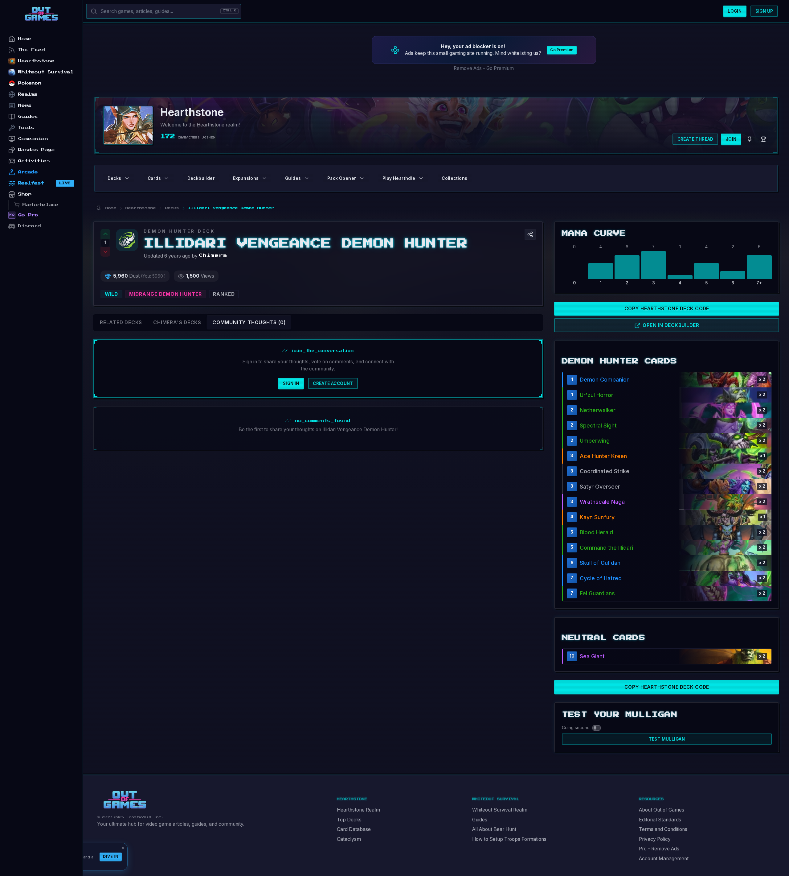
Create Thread (695, 139)
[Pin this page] (98, 208)
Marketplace (40, 204)
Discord (29, 226)
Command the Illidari (606, 547)
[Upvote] (105, 234)
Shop (25, 194)
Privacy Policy (655, 839)
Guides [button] (293, 178)
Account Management (664, 859)
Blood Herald (596, 532)
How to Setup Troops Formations (509, 839)
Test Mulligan (667, 739)
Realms (28, 94)
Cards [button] (154, 178)
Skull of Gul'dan (600, 563)
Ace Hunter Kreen (603, 456)
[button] (530, 234)
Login (735, 11)
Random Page (36, 149)
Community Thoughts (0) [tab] (248, 322)
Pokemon (30, 83)
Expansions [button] (246, 178)
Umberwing (595, 440)
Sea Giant (592, 656)
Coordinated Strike (604, 471)
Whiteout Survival (45, 72)
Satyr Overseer (600, 486)
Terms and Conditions (663, 829)
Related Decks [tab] (121, 322)
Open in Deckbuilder (671, 325)
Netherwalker (597, 410)
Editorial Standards (660, 820)
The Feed (31, 50)
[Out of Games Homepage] (125, 800)
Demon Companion (605, 379)
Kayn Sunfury (597, 517)
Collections (454, 178)
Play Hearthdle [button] (398, 178)
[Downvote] (105, 252)
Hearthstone (36, 61)
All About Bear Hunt (494, 829)
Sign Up (764, 11)
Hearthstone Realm (358, 810)
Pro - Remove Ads (659, 849)
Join (731, 139)
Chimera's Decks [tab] (177, 322)
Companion (33, 138)
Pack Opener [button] (341, 178)
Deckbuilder (201, 178)
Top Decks (349, 820)
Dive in (110, 856)
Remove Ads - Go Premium (484, 68)
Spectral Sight (598, 425)
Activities (34, 161)
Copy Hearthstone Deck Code (666, 309)
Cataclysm (349, 839)
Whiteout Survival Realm (499, 810)
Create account (333, 383)
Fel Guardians (597, 593)
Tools (26, 127)
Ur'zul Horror (596, 395)
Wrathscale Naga (602, 501)
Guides (479, 820)
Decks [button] (114, 178)
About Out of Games (661, 810)
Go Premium (561, 50)
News (25, 105)
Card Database (354, 829)
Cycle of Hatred (601, 578)
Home (24, 38)
